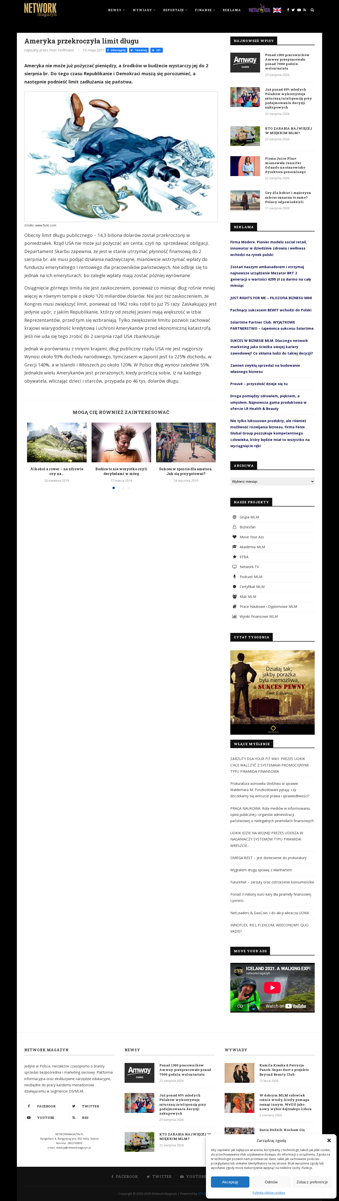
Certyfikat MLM (252, 586)
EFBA (243, 556)
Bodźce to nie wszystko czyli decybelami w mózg (121, 471)
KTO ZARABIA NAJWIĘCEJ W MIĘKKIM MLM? (288, 130)
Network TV (249, 566)
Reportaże (173, 10)
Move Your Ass (251, 537)
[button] (329, 1140)
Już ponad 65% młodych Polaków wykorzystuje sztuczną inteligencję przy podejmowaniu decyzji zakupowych (288, 98)
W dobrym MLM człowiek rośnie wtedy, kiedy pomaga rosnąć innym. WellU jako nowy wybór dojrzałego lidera (285, 1102)
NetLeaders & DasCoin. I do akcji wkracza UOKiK (269, 912)
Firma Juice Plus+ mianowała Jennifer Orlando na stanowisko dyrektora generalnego (285, 165)
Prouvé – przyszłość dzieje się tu (259, 383)
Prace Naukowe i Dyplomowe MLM (268, 606)
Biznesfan (247, 527)
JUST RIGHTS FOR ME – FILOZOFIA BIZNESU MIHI (271, 297)
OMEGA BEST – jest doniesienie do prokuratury (268, 857)
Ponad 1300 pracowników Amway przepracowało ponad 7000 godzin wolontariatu (287, 62)
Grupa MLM (249, 517)
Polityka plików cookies (269, 1193)
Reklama (232, 10)
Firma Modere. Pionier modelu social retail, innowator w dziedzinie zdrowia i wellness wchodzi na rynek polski (268, 248)
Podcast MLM (250, 576)
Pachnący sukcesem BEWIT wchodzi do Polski (270, 310)
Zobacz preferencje (312, 1182)
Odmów (271, 1182)
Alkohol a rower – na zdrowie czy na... (56, 471)
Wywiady (142, 10)
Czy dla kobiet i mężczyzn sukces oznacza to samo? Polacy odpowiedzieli (288, 197)
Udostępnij (117, 50)
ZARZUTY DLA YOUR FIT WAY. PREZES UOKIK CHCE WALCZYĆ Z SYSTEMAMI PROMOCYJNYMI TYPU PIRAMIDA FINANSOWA (269, 764)
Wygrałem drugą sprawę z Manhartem (261, 870)
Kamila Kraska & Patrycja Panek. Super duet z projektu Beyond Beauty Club (284, 1069)
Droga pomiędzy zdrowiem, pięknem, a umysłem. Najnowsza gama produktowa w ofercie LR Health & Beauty (268, 402)
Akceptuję (230, 1182)
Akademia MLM (252, 547)
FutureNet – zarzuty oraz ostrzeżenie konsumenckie (272, 882)
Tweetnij (140, 50)
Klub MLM (247, 596)
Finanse (203, 10)
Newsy (115, 10)
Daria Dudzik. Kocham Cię (282, 1130)
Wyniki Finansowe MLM (258, 616)
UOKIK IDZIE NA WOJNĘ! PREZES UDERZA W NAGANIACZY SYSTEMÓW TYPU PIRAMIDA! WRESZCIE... (266, 839)
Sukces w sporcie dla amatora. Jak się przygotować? (185, 471)
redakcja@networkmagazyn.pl (73, 1147)
